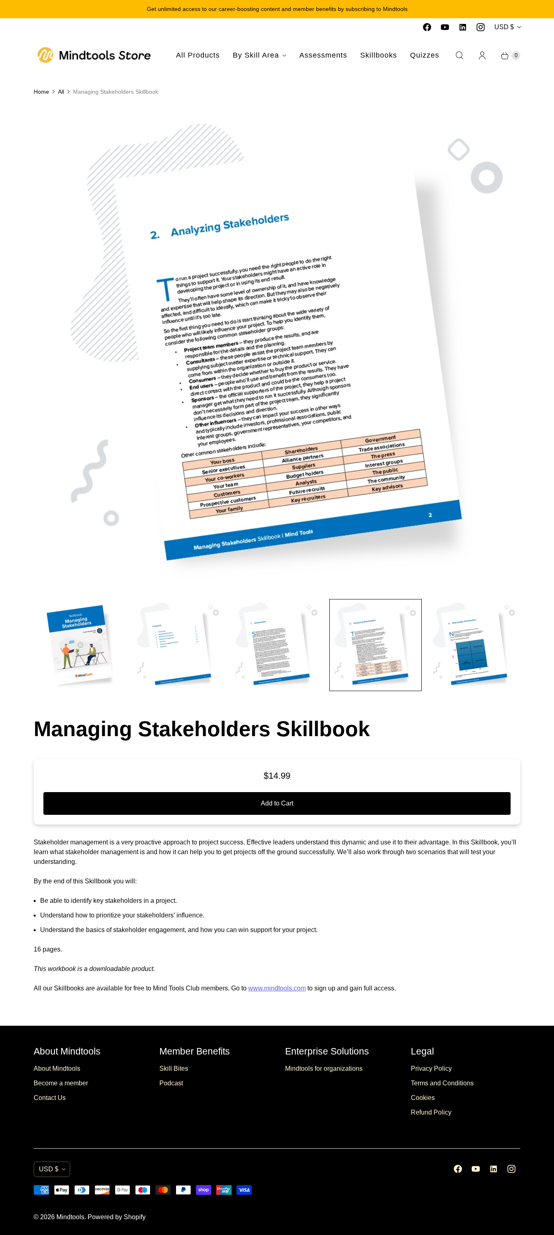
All (61, 91)
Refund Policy (431, 1112)
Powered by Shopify (117, 1217)
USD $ (504, 27)
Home (41, 91)
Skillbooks (378, 55)
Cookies (423, 1097)
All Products (198, 55)
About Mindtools (57, 1068)
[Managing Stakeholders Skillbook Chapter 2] (277, 349)
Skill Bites (173, 1068)
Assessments (323, 55)
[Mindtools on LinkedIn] (463, 27)
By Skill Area (256, 55)
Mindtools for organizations (324, 1068)
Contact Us (50, 1097)
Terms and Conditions (442, 1083)
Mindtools (70, 1217)
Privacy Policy (431, 1068)
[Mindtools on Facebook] (427, 27)
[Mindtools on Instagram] (481, 27)
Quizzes (424, 55)
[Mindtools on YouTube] (445, 27)
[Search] (459, 55)
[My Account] (482, 55)
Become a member (61, 1083)
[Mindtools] (94, 55)
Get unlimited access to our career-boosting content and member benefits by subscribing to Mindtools (277, 9)
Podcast (171, 1083)
